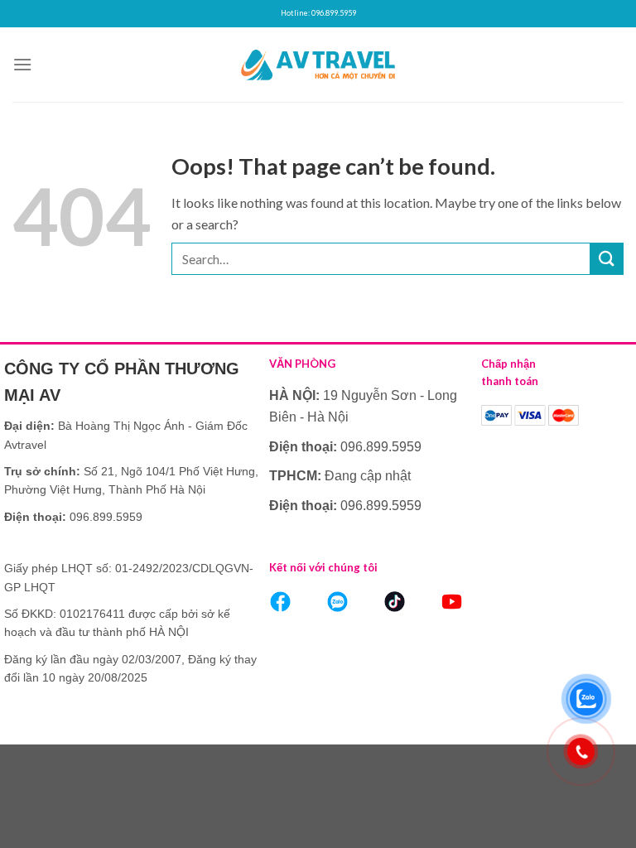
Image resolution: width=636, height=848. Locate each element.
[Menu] (22, 64)
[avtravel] (318, 64)
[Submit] (607, 259)
